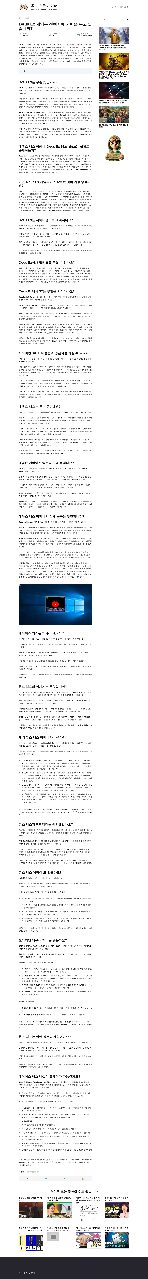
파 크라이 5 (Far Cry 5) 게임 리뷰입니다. (113, 126)
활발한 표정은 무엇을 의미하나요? (30, 1199)
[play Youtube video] (55, 604)
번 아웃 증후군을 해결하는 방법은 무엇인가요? (59, 1199)
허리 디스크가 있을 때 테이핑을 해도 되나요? (88, 1229)
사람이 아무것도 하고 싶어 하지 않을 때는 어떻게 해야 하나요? (88, 1200)
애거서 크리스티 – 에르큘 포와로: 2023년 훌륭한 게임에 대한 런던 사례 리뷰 (113, 47)
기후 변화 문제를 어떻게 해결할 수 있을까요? (116, 1229)
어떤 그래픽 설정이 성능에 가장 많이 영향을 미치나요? (59, 1229)
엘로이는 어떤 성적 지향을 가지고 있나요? (116, 1199)
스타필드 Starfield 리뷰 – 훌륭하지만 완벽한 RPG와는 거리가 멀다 (113, 101)
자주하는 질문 (124, 7)
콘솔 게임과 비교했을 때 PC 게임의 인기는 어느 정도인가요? (30, 1230)
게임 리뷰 (114, 7)
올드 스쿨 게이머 (44, 6)
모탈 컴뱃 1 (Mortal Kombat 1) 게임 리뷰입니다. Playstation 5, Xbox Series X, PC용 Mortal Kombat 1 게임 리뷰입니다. (114, 75)
